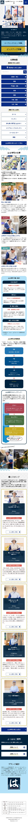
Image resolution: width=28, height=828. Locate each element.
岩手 (14, 802)
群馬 (22, 804)
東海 (5, 807)
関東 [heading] (14, 81)
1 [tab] (11, 29)
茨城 (18, 804)
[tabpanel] (14, 17)
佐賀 (11, 812)
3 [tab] (14, 29)
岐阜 (11, 807)
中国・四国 (5, 810)
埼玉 (14, 804)
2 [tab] (13, 29)
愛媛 (23, 810)
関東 (5, 804)
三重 (13, 807)
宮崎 (19, 812)
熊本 (15, 812)
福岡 (9, 812)
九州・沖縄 (5, 813)
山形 (20, 802)
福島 (22, 802)
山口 (17, 810)
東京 (9, 804)
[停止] (16, 29)
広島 (11, 810)
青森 (12, 802)
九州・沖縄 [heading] (15, 104)
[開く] (25, 2)
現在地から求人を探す (15, 67)
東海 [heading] (14, 90)
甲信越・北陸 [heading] (14, 86)
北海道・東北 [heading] (14, 76)
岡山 (9, 810)
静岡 (15, 807)
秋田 (18, 802)
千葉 (16, 804)
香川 (19, 810)
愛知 (9, 807)
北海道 (10, 802)
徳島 (21, 810)
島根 (15, 810)
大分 (17, 812)
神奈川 (12, 804)
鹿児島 (22, 812)
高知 (9, 811)
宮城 (16, 802)
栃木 (20, 804)
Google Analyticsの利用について (14, 819)
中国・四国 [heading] (15, 99)
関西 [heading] (14, 95)
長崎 (13, 812)
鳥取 (13, 810)
